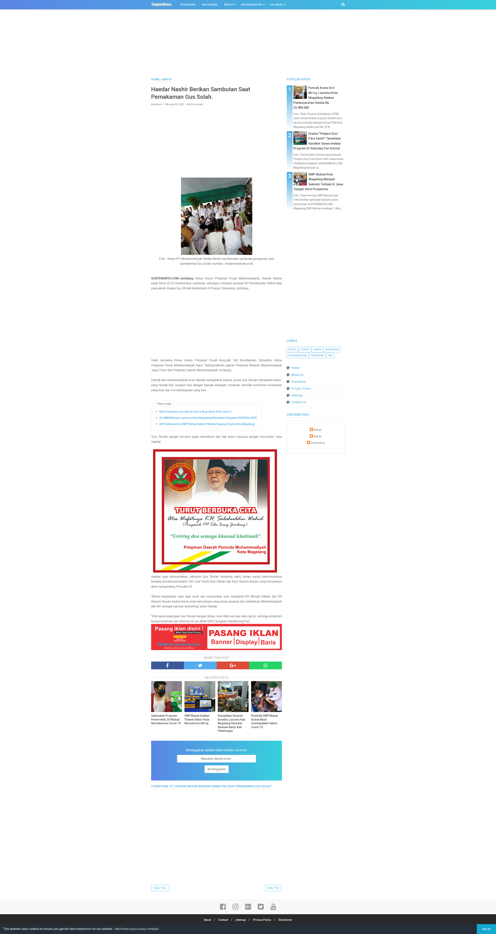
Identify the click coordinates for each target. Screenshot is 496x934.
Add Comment (195, 104)
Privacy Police (301, 388)
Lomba (317, 349)
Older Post (273, 888)
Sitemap (297, 395)
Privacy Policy (262, 919)
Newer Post (160, 888)
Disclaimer (298, 381)
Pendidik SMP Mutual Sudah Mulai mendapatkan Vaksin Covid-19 (264, 721)
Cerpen (305, 349)
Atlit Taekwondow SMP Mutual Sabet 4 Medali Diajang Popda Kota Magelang (207, 424)
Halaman (276, 4)
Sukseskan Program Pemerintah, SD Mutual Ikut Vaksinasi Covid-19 (166, 719)
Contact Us (298, 402)
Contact (223, 919)
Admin (318, 430)
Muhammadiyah (251, 4)
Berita (228, 4)
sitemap (240, 919)
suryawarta (318, 443)
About (207, 919)
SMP (330, 355)
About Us (297, 375)
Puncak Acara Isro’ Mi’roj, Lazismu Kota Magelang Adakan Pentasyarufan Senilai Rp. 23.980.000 (315, 97)
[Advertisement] (248, 44)
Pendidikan (188, 4)
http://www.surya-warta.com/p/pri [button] (137, 929)
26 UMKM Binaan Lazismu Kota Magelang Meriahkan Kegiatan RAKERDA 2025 (208, 417)
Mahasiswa (210, 4)
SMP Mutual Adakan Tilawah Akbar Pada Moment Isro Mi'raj (196, 719)
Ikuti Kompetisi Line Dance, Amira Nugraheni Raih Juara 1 (195, 411)
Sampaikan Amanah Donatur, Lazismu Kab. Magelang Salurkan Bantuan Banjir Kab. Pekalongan (232, 723)
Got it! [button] (486, 929)
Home (295, 368)
